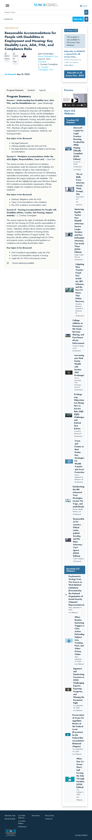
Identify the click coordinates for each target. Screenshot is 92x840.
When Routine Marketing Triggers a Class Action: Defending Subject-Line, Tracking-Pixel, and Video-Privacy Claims (79, 636)
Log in (84, 5)
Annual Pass (36, 815)
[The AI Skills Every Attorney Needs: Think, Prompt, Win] (69, 189)
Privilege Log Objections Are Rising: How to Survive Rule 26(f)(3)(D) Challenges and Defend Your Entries (79, 411)
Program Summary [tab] (15, 90)
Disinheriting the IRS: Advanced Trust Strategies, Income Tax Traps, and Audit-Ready (78, 496)
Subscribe (78, 19)
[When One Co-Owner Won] (70, 779)
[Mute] (82, 105)
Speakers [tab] (31, 90)
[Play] (65, 105)
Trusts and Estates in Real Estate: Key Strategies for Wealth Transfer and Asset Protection (79, 457)
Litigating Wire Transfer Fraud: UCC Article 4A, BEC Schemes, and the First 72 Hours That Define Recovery (79, 283)
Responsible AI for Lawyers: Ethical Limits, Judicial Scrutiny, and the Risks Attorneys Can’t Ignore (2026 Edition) (78, 537)
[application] (74, 101)
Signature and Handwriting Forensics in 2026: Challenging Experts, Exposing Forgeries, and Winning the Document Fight (78, 685)
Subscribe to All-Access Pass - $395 (75, 74)
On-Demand (22, 826)
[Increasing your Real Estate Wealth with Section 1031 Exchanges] (68, 373)
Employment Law (12, 28)
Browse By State (10, 819)
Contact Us (8, 19)
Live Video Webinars (21, 816)
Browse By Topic (10, 815)
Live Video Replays (21, 822)
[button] (75, 100)
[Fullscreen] (85, 105)
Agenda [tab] (42, 90)
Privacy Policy (49, 815)
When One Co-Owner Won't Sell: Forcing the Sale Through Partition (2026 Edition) (80, 773)
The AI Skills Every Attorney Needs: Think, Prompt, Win (80, 184)
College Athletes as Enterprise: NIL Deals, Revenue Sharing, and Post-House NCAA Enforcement (78, 332)
